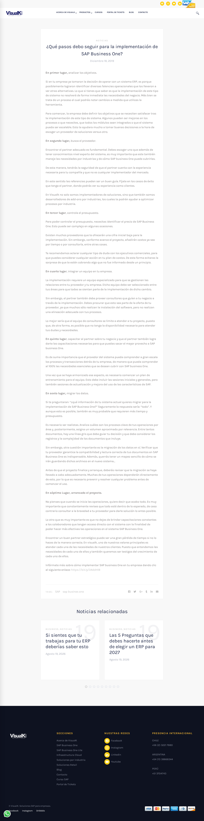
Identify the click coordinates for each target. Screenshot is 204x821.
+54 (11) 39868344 (162, 759)
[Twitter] (134, 592)
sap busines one (73, 591)
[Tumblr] (146, 592)
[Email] (157, 592)
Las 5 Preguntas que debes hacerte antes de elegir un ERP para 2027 (132, 643)
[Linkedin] (151, 592)
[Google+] (141, 592)
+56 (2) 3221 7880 (162, 745)
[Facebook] (129, 592)
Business (52, 629)
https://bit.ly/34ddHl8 (85, 570)
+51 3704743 (159, 773)
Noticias (102, 40)
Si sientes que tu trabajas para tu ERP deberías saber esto (68, 640)
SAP (57, 591)
